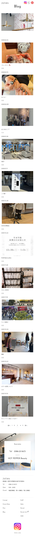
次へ (26, 425)
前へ (9, 425)
